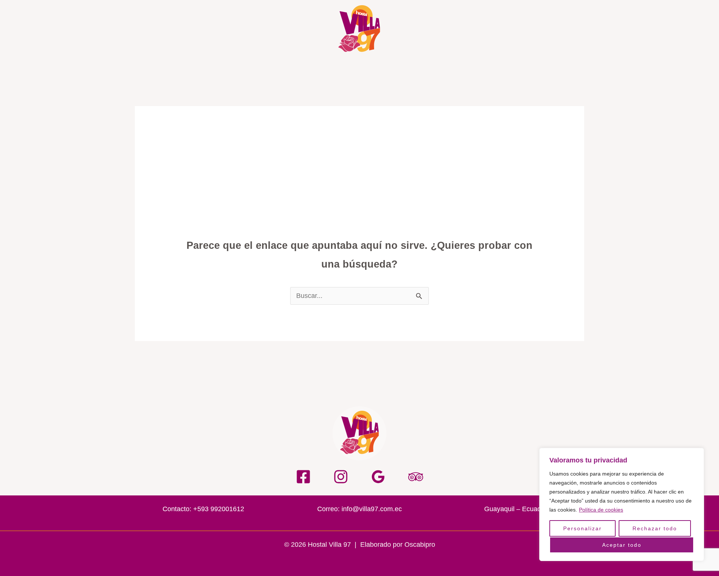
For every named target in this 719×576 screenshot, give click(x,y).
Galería (366, 67)
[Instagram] (341, 476)
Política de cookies (601, 510)
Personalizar (582, 528)
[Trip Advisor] (415, 476)
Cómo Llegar (472, 67)
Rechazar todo (654, 528)
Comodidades (316, 67)
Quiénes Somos (251, 67)
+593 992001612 (218, 509)
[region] (621, 504)
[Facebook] (303, 476)
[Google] (378, 476)
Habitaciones (415, 67)
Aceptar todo (621, 545)
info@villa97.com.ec (372, 509)
